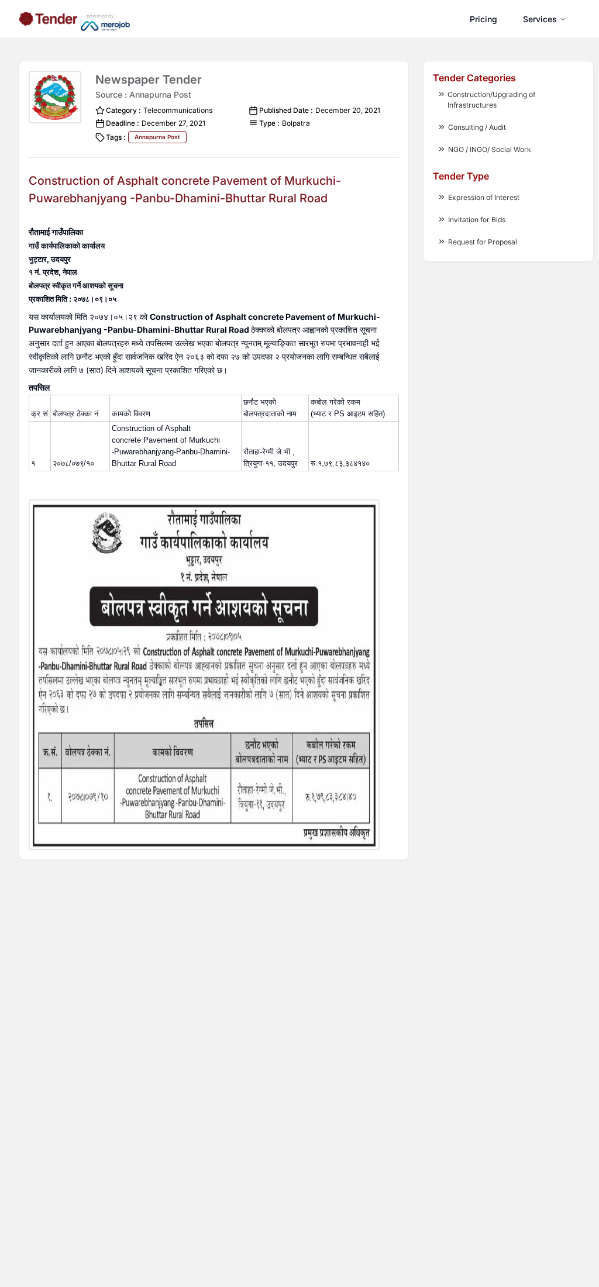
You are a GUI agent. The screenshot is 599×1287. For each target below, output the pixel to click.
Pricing (483, 19)
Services (540, 19)
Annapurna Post (157, 136)
